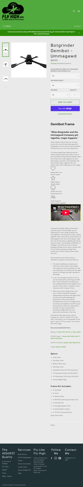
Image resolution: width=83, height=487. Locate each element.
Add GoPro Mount (57, 80)
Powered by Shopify (20, 485)
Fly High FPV (10, 485)
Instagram (68, 458)
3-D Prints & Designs (6, 462)
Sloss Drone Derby (24, 464)
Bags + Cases (7, 476)
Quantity (73, 90)
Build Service (22, 454)
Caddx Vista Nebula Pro (72, 343)
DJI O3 (59, 343)
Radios (4, 470)
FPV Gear (5, 467)
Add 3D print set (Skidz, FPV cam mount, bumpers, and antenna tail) (64, 70)
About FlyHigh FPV (24, 470)
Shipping (53, 63)
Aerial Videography (24, 457)
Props (4, 473)
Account (77, 26)
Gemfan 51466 (60, 347)
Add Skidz (54, 90)
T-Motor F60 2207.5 (63, 332)
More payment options (65, 114)
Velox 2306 (77, 332)
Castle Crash (22, 467)
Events (20, 461)
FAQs (19, 473)
